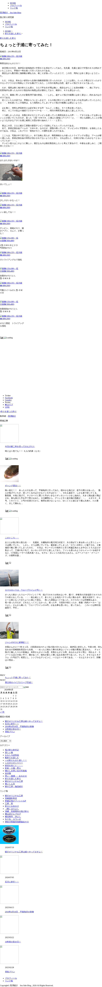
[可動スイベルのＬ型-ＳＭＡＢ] (12, 285)
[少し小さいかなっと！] (12, 196)
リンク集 (14, 8)
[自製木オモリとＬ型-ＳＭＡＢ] (9, 271)
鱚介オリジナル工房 (14, 781)
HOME (13, 3)
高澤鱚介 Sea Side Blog (10, 13)
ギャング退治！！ (13, 486)
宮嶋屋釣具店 (11, 798)
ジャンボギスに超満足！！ (17, 642)
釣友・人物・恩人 (13, 768)
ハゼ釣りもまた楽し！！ (16, 760)
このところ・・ (12, 538)
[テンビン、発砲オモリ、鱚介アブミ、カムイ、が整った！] (12, 224)
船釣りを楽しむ (12, 758)
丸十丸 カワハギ (13, 819)
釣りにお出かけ (12, 806)
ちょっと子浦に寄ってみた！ (18, 678)
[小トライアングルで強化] (12, 255)
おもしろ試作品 (12, 755)
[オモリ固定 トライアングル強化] (12, 319)
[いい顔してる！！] (12, 207)
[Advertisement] (51, 355)
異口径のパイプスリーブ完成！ (19, 682)
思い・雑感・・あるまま (16, 776)
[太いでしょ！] (11, 180)
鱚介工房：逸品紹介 (14, 786)
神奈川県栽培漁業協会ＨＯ (17, 822)
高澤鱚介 (12, 416)
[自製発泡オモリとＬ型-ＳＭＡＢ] (9, 304)
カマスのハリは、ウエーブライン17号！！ (24, 590)
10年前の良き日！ (13, 729)
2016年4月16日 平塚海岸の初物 (19, 726)
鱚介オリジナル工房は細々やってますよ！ (24, 721)
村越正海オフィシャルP (15, 801)
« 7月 (2, 712)
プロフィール (16, 5)
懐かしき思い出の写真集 (16, 771)
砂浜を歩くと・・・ (14, 765)
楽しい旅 (9, 752)
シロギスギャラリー (14, 763)
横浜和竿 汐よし (13, 817)
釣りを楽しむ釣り (9, 411)
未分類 (8, 773)
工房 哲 (9, 803)
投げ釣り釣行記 (12, 750)
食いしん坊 (10, 784)
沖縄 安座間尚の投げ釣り (17, 811)
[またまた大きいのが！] (12, 156)
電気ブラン (10, 732)
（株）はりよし (12, 809)
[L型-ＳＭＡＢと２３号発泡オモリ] (9, 241)
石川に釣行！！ (12, 724)
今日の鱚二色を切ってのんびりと (20, 446)
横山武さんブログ (13, 814)
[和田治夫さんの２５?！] (12, 59)
